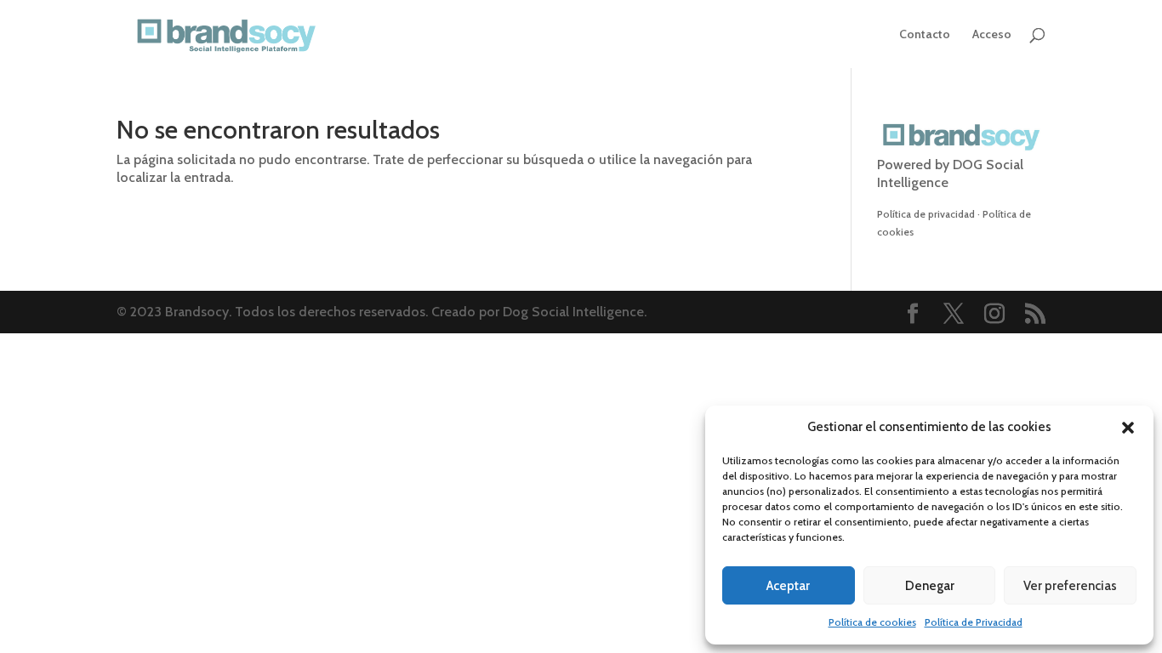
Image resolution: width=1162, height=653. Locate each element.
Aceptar (788, 585)
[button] (1127, 427)
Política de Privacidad (973, 622)
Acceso (991, 35)
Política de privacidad (926, 213)
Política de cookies (872, 622)
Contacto (924, 35)
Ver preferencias (1070, 585)
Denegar (929, 585)
